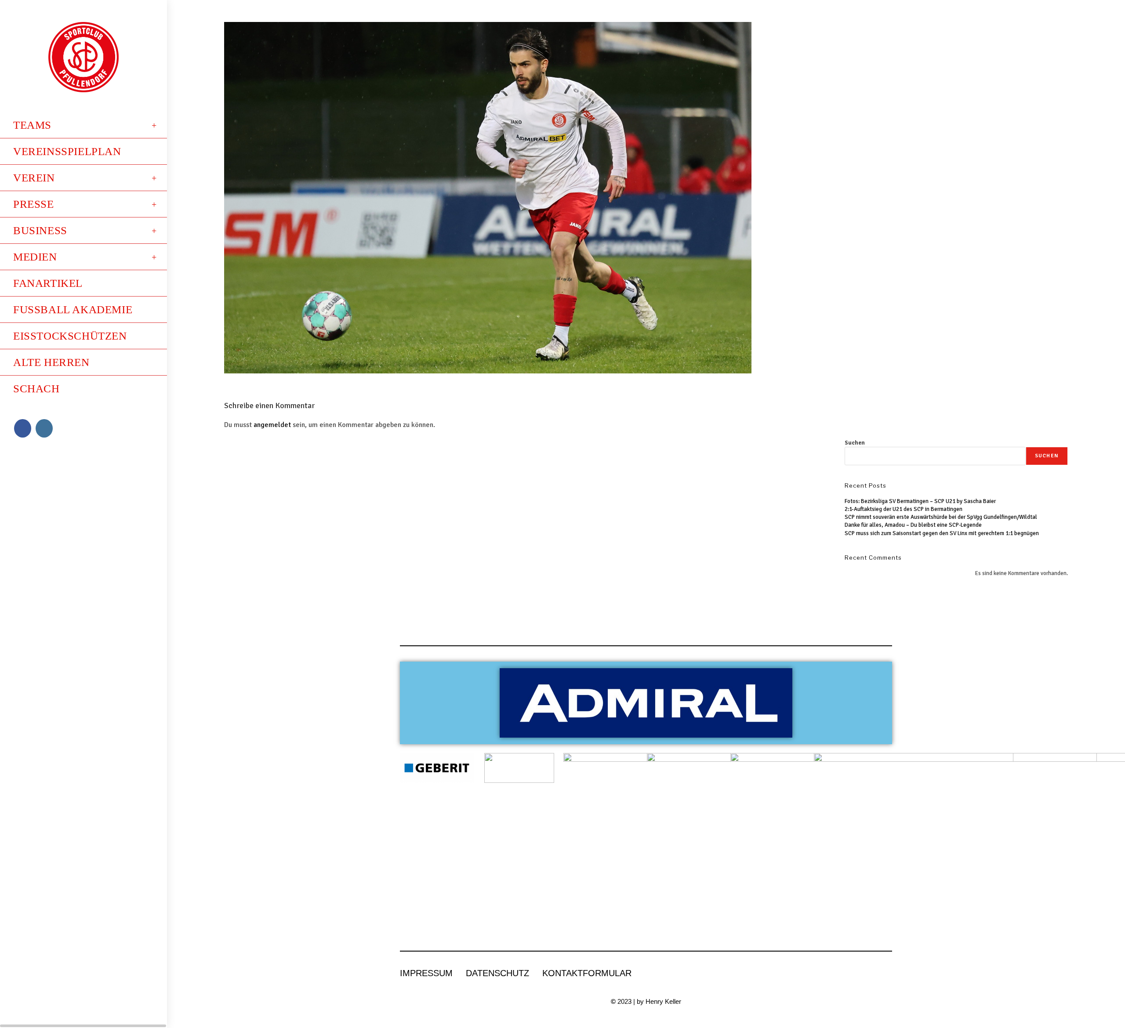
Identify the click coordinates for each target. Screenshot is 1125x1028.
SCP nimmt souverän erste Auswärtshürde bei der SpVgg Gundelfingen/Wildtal (941, 517)
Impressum (426, 973)
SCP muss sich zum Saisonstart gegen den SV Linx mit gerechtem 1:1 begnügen (942, 533)
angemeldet (272, 424)
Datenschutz (497, 973)
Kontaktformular (586, 973)
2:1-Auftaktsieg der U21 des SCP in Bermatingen (903, 509)
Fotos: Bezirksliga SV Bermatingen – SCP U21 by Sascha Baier (920, 501)
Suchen (855, 442)
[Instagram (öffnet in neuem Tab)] (44, 428)
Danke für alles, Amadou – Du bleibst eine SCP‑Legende (913, 524)
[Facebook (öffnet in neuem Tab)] (22, 428)
